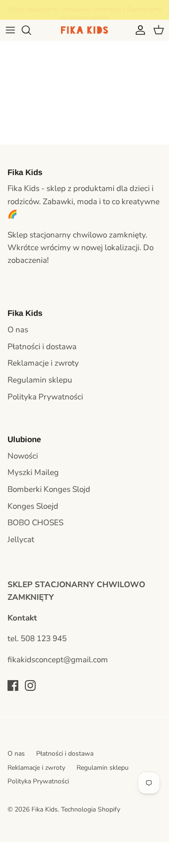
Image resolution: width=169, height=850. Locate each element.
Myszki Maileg (33, 472)
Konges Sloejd (33, 506)
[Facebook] (13, 685)
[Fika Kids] (84, 30)
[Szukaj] (31, 30)
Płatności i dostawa (42, 346)
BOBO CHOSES (35, 522)
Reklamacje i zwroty (43, 363)
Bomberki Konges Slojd (49, 489)
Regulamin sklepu (40, 380)
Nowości (23, 456)
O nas (18, 329)
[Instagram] (30, 685)
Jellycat (21, 539)
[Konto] (138, 30)
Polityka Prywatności (45, 396)
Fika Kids (44, 809)
